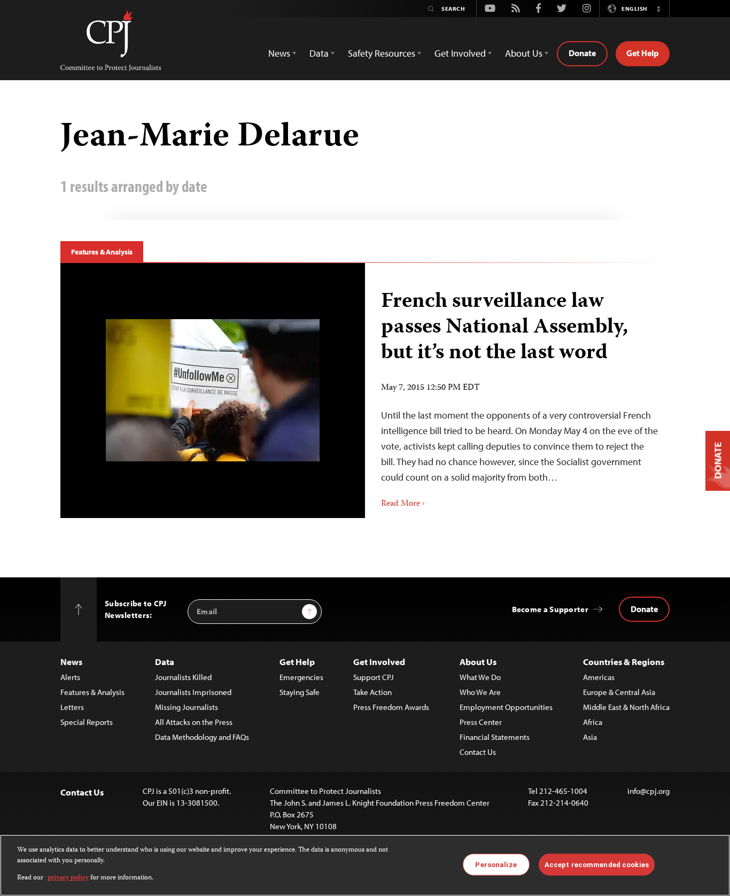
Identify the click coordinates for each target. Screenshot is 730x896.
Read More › (403, 504)
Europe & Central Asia (619, 692)
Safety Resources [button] (381, 53)
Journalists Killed (183, 677)
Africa (592, 722)
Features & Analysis (102, 252)
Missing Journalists (186, 707)
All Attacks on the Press (193, 722)
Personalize (495, 864)
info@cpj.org (648, 791)
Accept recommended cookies (597, 864)
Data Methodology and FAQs (202, 737)
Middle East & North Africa (626, 707)
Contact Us (478, 752)
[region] (365, 865)
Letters (72, 707)
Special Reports (86, 722)
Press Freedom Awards (391, 707)
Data (164, 661)
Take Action (372, 692)
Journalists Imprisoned (193, 692)
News (71, 661)
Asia (590, 737)
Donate (582, 53)
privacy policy (68, 878)
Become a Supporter (550, 609)
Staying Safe (299, 692)
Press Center (481, 722)
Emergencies (301, 677)
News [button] (279, 53)
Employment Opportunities (506, 707)
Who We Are (480, 692)
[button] (658, 8)
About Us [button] (523, 53)
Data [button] (319, 53)
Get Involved (379, 661)
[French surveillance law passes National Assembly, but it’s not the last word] (213, 390)
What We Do (480, 677)
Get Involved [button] (460, 53)
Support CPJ (373, 677)
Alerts (70, 677)
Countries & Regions (623, 661)
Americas (599, 677)
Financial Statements (495, 737)
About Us (478, 661)
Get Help (642, 53)
